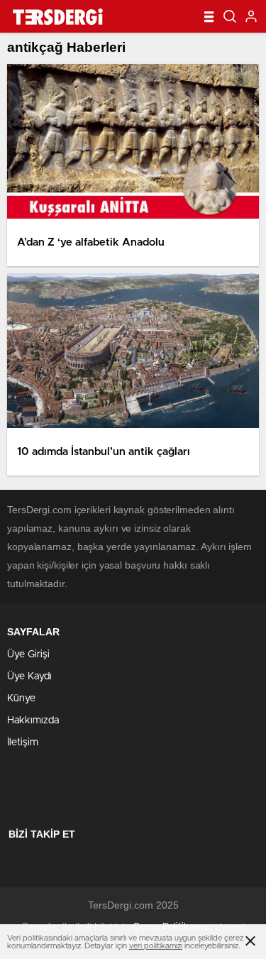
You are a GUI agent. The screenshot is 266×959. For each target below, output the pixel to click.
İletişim (22, 742)
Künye (21, 698)
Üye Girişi (28, 654)
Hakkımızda (33, 720)
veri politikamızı (155, 946)
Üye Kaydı (29, 676)
